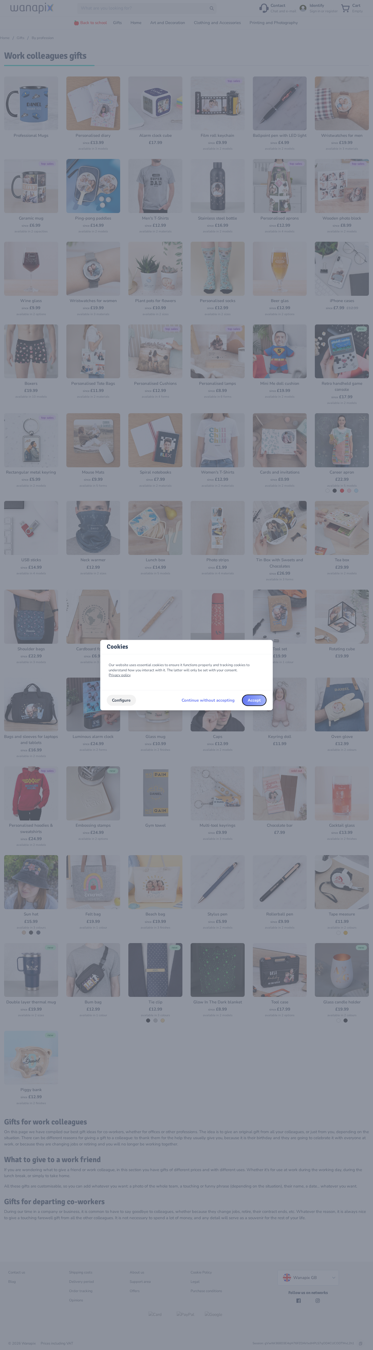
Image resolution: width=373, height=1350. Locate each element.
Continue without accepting (208, 700)
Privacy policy (120, 675)
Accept (254, 700)
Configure (121, 700)
